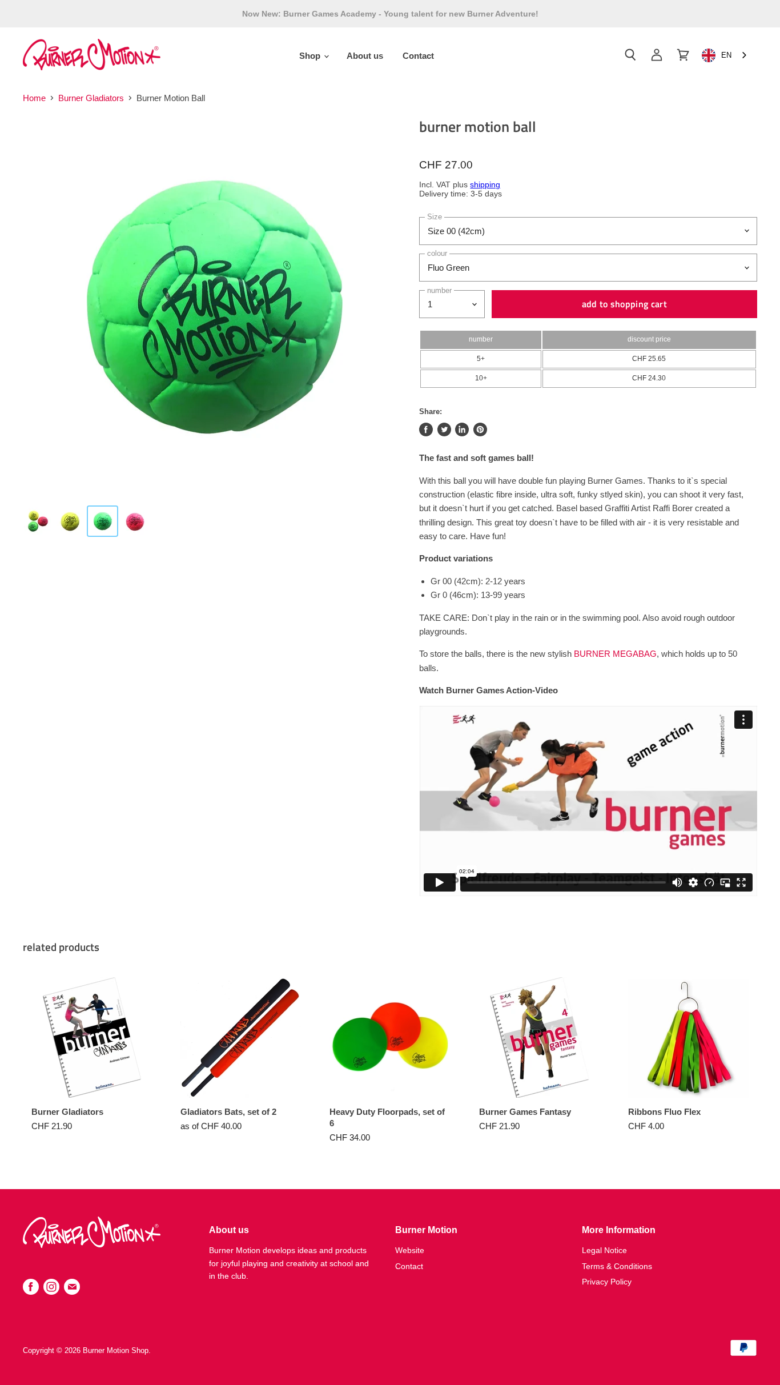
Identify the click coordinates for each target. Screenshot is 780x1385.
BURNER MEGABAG (615, 654)
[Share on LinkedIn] (462, 429)
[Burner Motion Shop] (91, 1245)
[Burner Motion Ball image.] (212, 307)
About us (365, 56)
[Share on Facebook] (426, 429)
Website (409, 1250)
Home (34, 98)
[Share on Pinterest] (480, 429)
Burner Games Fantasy (525, 1112)
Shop (311, 56)
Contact (418, 56)
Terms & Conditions (617, 1266)
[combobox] (725, 55)
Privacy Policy (607, 1281)
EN (726, 55)
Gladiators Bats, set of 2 (228, 1112)
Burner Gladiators (91, 98)
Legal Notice (604, 1250)
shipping (485, 184)
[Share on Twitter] (444, 429)
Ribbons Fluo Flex (664, 1112)
